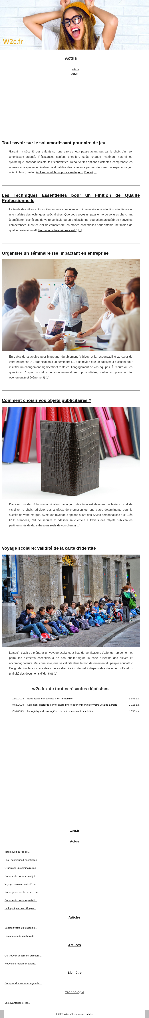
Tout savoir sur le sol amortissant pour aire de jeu (53, 142)
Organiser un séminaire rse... (21, 867)
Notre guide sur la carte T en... (22, 892)
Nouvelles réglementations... (21, 963)
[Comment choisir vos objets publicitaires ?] (71, 453)
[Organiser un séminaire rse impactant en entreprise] (71, 305)
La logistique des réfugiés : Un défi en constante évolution (60, 711)
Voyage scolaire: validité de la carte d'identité (49, 548)
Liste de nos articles (83, 1014)
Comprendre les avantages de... (23, 983)
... (95, 172)
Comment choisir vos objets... (22, 876)
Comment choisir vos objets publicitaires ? (46, 400)
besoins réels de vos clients (57, 525)
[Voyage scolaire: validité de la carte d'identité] (71, 601)
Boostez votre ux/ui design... (21, 927)
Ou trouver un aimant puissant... (23, 955)
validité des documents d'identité (31, 673)
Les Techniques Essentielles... (22, 859)
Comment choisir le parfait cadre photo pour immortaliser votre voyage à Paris (72, 704)
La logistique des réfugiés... (20, 908)
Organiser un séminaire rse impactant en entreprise (55, 253)
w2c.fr (75, 69)
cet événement (34, 377)
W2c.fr (67, 1014)
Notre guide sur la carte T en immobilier (50, 698)
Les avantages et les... (18, 1002)
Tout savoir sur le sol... (17, 851)
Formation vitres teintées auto (57, 230)
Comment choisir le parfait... (21, 900)
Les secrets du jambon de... (21, 935)
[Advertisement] (71, 104)
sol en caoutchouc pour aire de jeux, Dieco (64, 172)
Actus (74, 73)
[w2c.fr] (74, 25)
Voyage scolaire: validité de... (21, 884)
